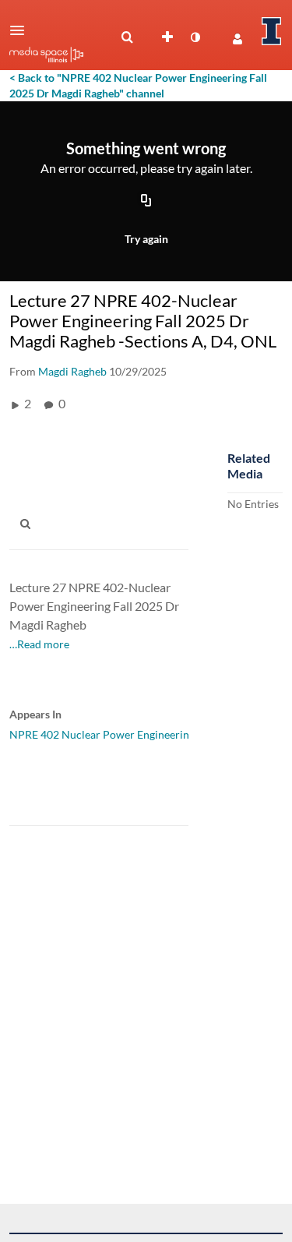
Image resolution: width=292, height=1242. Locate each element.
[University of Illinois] (271, 31)
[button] (21, 30)
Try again (146, 238)
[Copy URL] (146, 201)
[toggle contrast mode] (194, 37)
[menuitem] (127, 37)
